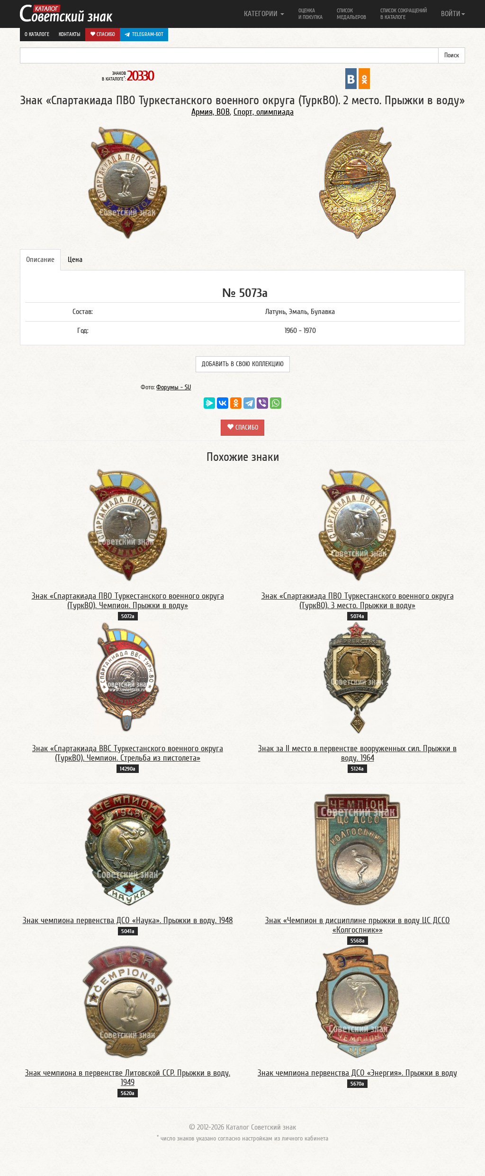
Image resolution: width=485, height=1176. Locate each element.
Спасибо (105, 34)
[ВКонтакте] (222, 403)
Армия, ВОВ (210, 112)
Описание (40, 259)
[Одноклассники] (236, 403)
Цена (75, 259)
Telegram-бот (147, 34)
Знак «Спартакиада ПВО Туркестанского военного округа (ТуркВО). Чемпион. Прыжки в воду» (128, 600)
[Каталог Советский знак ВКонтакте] (351, 78)
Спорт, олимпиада (264, 112)
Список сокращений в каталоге (403, 13)
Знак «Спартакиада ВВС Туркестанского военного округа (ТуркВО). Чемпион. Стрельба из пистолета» (127, 753)
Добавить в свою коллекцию (243, 364)
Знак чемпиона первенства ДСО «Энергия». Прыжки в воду (357, 1073)
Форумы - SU (173, 387)
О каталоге (37, 34)
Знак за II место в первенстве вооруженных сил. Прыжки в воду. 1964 (357, 753)
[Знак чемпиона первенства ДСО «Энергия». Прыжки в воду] (357, 1001)
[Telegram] (249, 403)
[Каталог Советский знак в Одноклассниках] (364, 78)
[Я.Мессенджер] (209, 403)
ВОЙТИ (450, 13)
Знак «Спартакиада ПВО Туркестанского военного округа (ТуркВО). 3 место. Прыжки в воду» (357, 600)
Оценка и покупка (310, 13)
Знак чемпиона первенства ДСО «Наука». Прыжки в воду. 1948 (128, 920)
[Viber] (262, 403)
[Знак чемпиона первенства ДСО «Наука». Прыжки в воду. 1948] (127, 849)
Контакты (70, 34)
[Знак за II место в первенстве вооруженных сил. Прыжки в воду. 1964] (357, 677)
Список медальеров (351, 13)
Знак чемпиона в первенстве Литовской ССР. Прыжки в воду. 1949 (127, 1077)
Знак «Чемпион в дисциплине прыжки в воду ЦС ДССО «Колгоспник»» (357, 925)
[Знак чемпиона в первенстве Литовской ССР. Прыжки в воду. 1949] (127, 1001)
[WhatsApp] (275, 403)
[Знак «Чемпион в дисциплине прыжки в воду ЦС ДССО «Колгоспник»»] (357, 849)
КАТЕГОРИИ (261, 13)
